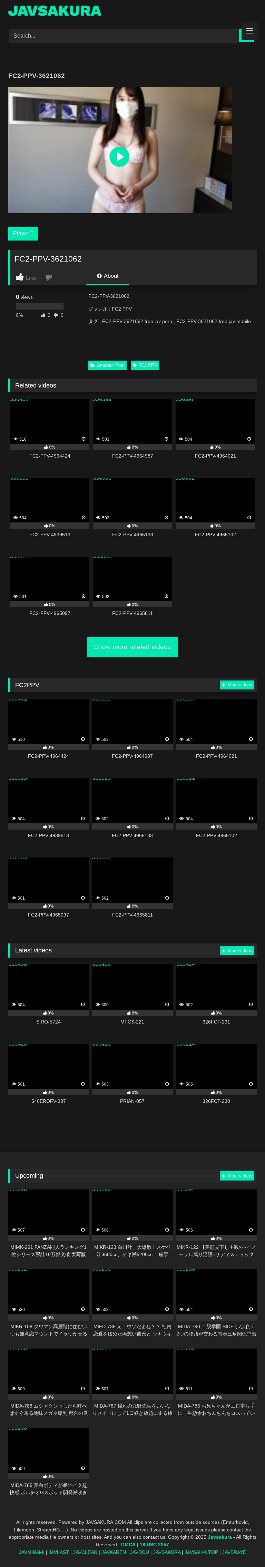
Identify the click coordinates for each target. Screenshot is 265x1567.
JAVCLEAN (85, 1552)
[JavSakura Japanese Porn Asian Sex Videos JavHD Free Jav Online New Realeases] (132, 12)
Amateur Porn (111, 365)
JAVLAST (59, 1552)
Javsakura (220, 1537)
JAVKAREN (113, 1552)
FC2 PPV (147, 365)
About (110, 276)
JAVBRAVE (234, 1552)
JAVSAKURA (166, 1552)
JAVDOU (139, 1552)
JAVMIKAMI (32, 1552)
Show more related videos (132, 646)
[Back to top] (243, 1546)
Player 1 (23, 233)
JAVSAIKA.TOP (201, 1552)
